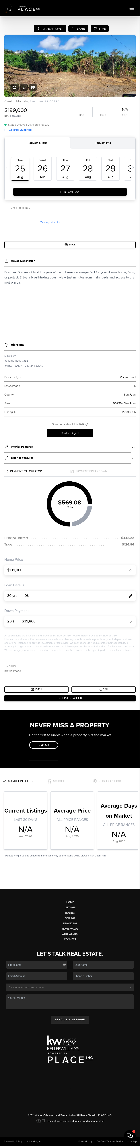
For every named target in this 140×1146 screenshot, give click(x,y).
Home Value (70, 928)
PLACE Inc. (105, 1115)
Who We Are (70, 934)
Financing (70, 923)
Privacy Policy (85, 1141)
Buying (70, 912)
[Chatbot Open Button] (130, 1136)
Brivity (19, 1141)
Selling (70, 918)
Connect (70, 939)
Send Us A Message (70, 1019)
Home (70, 902)
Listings (70, 907)
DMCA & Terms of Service (110, 1141)
